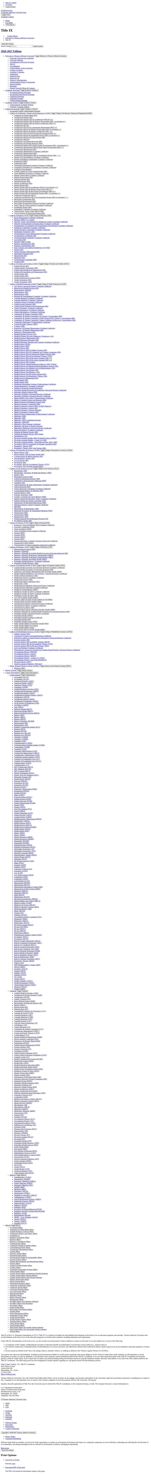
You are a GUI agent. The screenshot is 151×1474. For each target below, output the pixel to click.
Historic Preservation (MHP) (24, 1073)
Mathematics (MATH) (22, 897)
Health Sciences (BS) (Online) (24, 362)
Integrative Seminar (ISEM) (23, 853)
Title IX (12, 64)
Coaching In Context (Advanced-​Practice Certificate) (32, 636)
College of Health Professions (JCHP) (23, 284)
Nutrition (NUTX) (20, 915)
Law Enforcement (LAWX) (24, 875)
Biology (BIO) (19, 715)
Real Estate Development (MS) (25, 201)
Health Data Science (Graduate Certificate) (29, 578)
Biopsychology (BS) (21, 452)
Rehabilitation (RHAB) (22, 1215)
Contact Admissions (12, 1429)
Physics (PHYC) (20, 929)
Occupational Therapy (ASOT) (25, 654)
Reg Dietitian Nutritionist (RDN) (25, 1151)
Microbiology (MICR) (22, 1107)
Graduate (13, 991)
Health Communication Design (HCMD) (28, 1059)
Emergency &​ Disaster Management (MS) (29, 330)
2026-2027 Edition (11, 51)
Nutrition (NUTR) (20, 1117)
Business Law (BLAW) (22, 733)
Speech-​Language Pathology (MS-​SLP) (28, 664)
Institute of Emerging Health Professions (28, 388)
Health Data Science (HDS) (24, 1061)
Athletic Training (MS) (22, 634)
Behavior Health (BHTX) (23, 709)
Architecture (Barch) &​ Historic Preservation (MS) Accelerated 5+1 (37, 129)
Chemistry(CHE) (20, 741)
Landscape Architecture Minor (20, 1285)
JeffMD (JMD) (19, 1187)
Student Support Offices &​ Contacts (22, 88)
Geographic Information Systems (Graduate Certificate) (33, 165)
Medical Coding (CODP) (23, 903)
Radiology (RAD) (20, 1213)
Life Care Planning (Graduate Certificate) (28, 648)
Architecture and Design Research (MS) (28, 141)
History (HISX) (19, 835)
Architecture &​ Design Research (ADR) (28, 995)
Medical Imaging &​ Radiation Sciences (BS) (29, 402)
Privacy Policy (10, 1436)
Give (7, 1407)
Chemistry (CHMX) (21, 739)
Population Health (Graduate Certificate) (28, 618)
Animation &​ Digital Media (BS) (25, 115)
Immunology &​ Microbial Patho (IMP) (27, 1077)
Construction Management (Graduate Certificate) (31, 151)
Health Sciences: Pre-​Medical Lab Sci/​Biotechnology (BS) (34, 368)
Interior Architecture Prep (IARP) (25, 1091)
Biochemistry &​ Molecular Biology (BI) (28, 1003)
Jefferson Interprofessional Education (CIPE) (29, 1093)
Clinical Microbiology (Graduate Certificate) (29, 312)
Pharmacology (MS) (21, 517)
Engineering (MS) (20, 163)
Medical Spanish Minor (18, 1297)
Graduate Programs (16, 98)
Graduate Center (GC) (22, 1057)
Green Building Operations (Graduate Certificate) (31, 173)
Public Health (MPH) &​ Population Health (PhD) (31, 624)
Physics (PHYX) (20, 931)
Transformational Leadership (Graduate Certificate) (32, 238)
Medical (12, 1175)
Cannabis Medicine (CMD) (23, 1017)
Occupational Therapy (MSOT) (25, 656)
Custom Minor (15, 1251)
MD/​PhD (17, 507)
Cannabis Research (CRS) (23, 1019)
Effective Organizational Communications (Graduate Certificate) (36, 224)
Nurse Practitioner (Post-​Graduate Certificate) (30, 531)
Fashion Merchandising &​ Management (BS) (30, 270)
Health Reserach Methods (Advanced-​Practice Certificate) (34, 586)
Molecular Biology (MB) (23, 909)
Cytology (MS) (19, 326)
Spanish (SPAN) (20, 971)
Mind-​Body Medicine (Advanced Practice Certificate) (33, 428)
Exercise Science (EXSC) (23, 797)
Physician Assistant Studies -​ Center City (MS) (30, 440)
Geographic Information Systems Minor (23, 1269)
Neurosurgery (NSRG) (22, 1193)
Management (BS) (20, 256)
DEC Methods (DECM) (22, 769)
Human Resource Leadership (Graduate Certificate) (32, 230)
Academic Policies (11, 103)
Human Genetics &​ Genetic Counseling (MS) (30, 501)
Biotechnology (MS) (21, 294)
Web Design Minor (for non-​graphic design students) (28, 1329)
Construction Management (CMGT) (26, 753)
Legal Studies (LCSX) (22, 881)
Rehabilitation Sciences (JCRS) (25, 1153)
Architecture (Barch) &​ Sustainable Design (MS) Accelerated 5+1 (37, 135)
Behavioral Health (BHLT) (23, 711)
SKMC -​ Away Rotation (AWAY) (26, 1217)
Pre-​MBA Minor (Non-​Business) (21, 1303)
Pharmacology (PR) (21, 1131)
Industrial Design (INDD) (23, 845)
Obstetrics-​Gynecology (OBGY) (25, 1195)
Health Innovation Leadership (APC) (27, 582)
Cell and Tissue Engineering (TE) (26, 1023)
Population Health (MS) (22, 620)
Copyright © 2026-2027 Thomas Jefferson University (18, 1432)
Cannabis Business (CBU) (23, 1015)
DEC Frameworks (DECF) (23, 767)
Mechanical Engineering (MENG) (26, 899)
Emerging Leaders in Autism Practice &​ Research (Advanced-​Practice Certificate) (42, 638)
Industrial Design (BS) (22, 179)
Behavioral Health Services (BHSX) (27, 713)
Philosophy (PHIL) (21, 919)
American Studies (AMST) (23, 683)
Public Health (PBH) (21, 1147)
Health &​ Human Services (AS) (25, 334)
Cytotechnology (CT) (21, 765)
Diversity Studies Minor (18, 1253)
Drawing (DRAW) (20, 781)
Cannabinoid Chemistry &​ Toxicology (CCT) (30, 1011)
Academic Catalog (7, 17)
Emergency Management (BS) (24, 332)
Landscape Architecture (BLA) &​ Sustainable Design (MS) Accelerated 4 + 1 (41, 197)
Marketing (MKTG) (21, 891)
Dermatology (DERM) (22, 1179)
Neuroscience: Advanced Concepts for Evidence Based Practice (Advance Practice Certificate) (47, 650)
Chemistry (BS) (19, 483)
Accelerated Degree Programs (20, 92)
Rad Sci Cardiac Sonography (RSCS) (27, 941)
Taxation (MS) (19, 262)
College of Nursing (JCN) (19, 523)
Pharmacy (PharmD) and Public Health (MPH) (30, 559)
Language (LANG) (21, 871)
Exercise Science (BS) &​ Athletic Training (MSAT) (32, 642)
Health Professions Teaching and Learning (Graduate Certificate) (36, 342)
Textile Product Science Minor (20, 1319)
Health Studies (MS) (21, 382)
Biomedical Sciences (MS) (23, 477)
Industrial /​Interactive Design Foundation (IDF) (30, 1079)
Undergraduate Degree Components (22, 82)
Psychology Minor (16, 1305)
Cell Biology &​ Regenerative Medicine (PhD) (30, 481)
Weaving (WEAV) (20, 987)
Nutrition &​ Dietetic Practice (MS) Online (28, 434)
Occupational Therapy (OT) (24, 1121)
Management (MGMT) (22, 883)
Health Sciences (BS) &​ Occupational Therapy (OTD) (33, 356)
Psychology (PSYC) (21, 937)
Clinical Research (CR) (22, 1027)
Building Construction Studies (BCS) (27, 727)
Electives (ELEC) (20, 787)
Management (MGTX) (22, 885)
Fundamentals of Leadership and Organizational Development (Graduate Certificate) (43, 226)
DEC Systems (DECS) (22, 771)
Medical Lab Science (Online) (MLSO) (28, 1099)
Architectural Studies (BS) (23, 117)
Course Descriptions (12, 673)
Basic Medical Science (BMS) (24, 1001)
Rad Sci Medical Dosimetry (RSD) (26, 953)
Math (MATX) (19, 895)
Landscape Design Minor (18, 1287)
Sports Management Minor (19, 1313)
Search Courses (10, 670)
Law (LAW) (18, 873)
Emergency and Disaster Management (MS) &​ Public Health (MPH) (38, 572)
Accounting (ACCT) (21, 677)
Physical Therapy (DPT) (22, 662)
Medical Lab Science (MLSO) (24, 905)
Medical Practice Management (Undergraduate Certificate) (34, 414)
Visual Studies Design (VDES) (25, 985)
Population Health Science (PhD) (25, 622)
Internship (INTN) (20, 859)
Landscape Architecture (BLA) (25, 195)
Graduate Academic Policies (19, 107)
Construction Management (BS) (25, 149)
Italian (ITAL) (19, 863)
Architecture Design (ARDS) (24, 699)
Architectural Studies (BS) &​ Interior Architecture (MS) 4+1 (35, 123)
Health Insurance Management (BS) (26, 338)
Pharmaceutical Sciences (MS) (24, 549)
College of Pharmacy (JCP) (19, 547)
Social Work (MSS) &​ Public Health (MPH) (29, 630)
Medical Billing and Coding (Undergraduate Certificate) (33, 398)
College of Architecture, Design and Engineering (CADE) (30, 113)
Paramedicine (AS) (20, 436)
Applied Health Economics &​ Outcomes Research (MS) (33, 570)
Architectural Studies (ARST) (24, 693)
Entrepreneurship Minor (18, 1255)
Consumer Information (13, 1438)
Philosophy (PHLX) (21, 921)
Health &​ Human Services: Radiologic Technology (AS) (34, 336)
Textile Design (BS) (21, 274)
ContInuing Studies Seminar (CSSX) (27, 757)
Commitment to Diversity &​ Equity (22, 62)
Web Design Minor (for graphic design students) (26, 1327)
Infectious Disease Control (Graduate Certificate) (31, 505)
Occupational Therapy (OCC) (24, 1119)
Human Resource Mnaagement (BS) (27, 252)
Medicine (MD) (19, 668)
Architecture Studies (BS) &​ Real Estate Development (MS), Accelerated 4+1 (41, 145)
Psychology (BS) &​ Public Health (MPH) (28, 466)
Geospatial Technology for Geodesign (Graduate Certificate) (35, 167)
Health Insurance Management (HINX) (28, 819)
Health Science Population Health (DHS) (28, 1069)
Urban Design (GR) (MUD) (24, 1173)
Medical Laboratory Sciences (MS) (26, 412)
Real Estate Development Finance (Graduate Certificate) (33, 203)
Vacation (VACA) (20, 1223)
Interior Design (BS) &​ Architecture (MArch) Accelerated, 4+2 (36, 187)
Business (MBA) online (22, 242)
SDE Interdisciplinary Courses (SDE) (27, 965)
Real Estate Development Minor (21, 1309)
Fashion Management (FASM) (24, 803)
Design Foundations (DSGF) (24, 773)
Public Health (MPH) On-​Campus (26, 626)
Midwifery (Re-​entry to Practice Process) (28, 426)
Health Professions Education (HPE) (27, 1065)
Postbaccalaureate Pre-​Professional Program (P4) (31, 519)
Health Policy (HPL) (21, 1063)
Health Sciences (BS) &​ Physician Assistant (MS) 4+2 (33, 360)
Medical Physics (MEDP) (23, 1103)
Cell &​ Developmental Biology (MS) (27, 479)
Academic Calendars (17, 72)
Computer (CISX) (20, 749)
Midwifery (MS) (20, 418)
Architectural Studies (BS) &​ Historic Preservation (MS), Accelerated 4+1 (40, 121)
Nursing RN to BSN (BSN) (24, 543)
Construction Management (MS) (25, 153)
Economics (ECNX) (21, 783)
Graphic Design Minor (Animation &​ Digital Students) (29, 1273)
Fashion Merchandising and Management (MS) (30, 272)
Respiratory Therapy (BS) (23, 446)
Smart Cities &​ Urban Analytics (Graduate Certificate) (33, 205)
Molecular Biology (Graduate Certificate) (28, 430)
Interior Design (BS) (21, 185)
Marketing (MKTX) (21, 893)
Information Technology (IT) (24, 849)
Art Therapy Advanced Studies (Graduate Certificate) (32, 286)
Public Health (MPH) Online (24, 628)
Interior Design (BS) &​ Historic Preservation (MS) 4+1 (33, 189)
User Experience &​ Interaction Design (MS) (29, 213)
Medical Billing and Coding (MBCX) (27, 901)
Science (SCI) (19, 963)
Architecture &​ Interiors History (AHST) (28, 695)
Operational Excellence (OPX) (25, 1123)
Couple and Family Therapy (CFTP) (27, 1033)
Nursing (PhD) (19, 539)
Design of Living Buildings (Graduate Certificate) (31, 157)
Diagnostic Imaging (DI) (22, 777)
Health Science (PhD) (21, 346)
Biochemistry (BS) (20, 471)
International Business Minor (20, 1283)
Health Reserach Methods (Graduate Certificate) (31, 588)
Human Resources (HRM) (23, 837)
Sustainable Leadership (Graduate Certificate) (30, 209)
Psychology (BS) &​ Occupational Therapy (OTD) (31, 464)
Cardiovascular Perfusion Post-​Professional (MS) (31, 306)
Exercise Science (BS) (22, 640)
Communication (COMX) (23, 743)
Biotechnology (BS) (21, 292)
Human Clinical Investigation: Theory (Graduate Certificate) (35, 499)
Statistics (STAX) (20, 975)
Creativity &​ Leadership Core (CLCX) (27, 761)
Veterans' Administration (18, 80)
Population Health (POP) (23, 1141)
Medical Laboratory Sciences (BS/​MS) (27, 410)
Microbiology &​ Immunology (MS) (26, 509)
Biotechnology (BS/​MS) (22, 290)
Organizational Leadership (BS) (25, 236)
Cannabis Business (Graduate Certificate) (28, 298)
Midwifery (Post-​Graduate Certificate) (27, 424)
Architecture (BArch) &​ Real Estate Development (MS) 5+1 (35, 133)
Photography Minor (16, 1299)
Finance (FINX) (19, 807)
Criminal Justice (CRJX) (22, 763)
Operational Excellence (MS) (24, 608)
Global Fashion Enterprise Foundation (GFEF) (30, 1055)
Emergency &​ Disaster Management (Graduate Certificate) (34, 328)
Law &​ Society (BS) (21, 460)
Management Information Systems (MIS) (28, 887)
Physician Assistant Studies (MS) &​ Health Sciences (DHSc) (35, 438)
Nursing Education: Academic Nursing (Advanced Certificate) (36, 541)
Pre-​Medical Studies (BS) (23, 521)
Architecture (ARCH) (21, 697)
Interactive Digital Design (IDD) (25, 1087)
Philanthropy (9, 1427)
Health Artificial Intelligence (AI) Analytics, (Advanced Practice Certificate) (40, 574)
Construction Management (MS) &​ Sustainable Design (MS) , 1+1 (37, 155)
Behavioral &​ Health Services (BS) (26, 288)
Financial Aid (14, 78)
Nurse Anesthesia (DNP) (23, 529)
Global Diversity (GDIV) (23, 815)
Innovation (9, 1425)
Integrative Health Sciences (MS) (25, 392)
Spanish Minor (15, 1311)
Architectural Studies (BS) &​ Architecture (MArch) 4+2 (33, 119)
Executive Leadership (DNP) (24, 527)
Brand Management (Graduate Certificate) (29, 218)
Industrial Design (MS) (22, 181)
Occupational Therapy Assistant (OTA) (28, 917)
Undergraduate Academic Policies (21, 105)
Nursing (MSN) (19, 537)
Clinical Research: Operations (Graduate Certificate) (32, 489)
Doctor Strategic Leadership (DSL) (26, 1039)
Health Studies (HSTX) (22, 829)
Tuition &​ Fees (15, 76)
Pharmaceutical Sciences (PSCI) (25, 1129)
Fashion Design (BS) (21, 266)
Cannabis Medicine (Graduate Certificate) (28, 300)
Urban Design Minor (17, 1323)
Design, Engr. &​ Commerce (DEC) (26, 775)
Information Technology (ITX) (25, 851)
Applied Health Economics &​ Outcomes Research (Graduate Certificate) (39, 568)
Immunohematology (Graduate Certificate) (29, 386)
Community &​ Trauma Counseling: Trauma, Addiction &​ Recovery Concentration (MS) (45, 320)
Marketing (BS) (19, 258)
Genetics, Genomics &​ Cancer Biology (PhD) (30, 497)
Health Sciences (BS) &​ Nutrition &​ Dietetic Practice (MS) (34, 354)
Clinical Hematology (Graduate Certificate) (29, 310)
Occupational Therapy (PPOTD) (25, 652)
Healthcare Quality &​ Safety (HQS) (26, 1071)
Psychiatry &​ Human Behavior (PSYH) (28, 1209)
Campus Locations (16, 70)
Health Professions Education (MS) (26, 340)
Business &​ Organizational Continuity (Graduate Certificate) (35, 296)
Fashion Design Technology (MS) (26, 268)
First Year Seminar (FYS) (23, 809)
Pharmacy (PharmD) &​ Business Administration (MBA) (33, 555)
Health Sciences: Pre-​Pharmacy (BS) (27, 372)
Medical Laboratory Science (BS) (26, 408)
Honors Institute (15, 84)
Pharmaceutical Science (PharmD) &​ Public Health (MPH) (34, 610)
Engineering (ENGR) (21, 791)
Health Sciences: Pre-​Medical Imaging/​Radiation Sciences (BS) (36, 366)
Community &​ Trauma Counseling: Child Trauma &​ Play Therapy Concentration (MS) (44, 318)
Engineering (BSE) (21, 161)
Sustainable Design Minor (19, 1315)
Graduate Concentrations (23, 169)
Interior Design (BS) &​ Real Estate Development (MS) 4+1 (35, 191)
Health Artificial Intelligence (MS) (26, 576)
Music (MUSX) (19, 911)
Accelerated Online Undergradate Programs (25, 111)
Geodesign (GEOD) (21, 1051)
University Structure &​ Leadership (22, 58)
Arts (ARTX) (19, 707)
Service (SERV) (19, 967)
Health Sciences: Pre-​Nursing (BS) (26, 370)
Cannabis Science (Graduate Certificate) (28, 302)
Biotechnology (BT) (21, 725)
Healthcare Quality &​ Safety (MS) (26, 596)
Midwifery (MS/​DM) (21, 422)
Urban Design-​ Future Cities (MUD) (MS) (29, 211)
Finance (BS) (18, 250)
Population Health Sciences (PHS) (26, 1145)
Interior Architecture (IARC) (24, 1089)
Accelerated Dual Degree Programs (22, 94)
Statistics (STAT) (20, 973)
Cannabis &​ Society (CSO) (23, 1013)
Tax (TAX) (18, 977)
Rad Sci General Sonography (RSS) (26, 947)
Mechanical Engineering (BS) (24, 199)
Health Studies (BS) (21, 380)
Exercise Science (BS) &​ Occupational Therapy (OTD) (33, 644)
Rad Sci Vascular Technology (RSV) (27, 959)
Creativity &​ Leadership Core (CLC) (27, 759)
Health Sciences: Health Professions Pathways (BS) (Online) (35, 364)
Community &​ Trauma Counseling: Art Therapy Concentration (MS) (38, 316)
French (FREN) (19, 811)
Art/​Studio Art (15, 1235)
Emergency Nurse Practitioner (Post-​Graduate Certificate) (34, 525)
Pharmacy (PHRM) (21, 1133)
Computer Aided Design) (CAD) (25, 751)
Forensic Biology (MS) (22, 493)
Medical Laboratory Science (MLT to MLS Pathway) (32, 406)
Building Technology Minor (19, 1237)
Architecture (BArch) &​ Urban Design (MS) (29, 137)
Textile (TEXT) (19, 979)
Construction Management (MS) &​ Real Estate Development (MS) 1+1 (39, 147)
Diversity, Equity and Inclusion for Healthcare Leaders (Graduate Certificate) (41, 222)
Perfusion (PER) (20, 1127)
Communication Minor (18, 1243)
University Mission (16, 60)
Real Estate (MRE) (20, 1149)
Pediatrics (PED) (20, 1207)
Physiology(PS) (19, 1139)
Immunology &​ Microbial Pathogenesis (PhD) (30, 503)
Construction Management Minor (21, 1249)
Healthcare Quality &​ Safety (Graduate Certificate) (32, 592)
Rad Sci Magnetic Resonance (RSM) (27, 951)
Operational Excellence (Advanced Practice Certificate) (33, 604)
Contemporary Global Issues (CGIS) (27, 755)
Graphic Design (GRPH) (23, 817)
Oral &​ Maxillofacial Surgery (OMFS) (27, 1199)
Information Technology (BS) (24, 232)
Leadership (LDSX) (21, 879)
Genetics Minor (15, 1267)
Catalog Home (10, 7)
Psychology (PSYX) (21, 939)
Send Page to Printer (12, 1460)
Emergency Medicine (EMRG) (25, 1181)
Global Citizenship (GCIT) (23, 813)
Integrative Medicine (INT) (23, 1185)
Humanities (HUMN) (21, 841)
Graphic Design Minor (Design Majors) (23, 1275)
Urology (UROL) (20, 1221)
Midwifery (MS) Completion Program (27, 420)
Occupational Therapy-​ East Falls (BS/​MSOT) (30, 660)
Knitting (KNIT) (20, 867)
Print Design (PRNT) (21, 933)
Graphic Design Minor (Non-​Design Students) (26, 1277)
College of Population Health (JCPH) (23, 565)
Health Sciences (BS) (21, 348)
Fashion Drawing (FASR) (23, 801)
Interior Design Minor (17, 1281)
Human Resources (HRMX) (24, 839)
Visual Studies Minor (17, 1325)
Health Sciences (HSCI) (22, 823)
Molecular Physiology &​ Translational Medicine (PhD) (33, 511)
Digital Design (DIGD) (22, 779)
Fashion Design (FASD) (22, 799)
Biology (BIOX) (20, 719)
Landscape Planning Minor (19, 1289)
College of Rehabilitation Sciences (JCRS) (24, 632)
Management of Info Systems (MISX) (27, 889)
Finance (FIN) (19, 805)
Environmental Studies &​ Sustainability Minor (26, 1257)
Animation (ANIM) (21, 687)
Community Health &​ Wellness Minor (23, 1245)
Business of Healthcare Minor (20, 1241)
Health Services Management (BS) (26, 378)
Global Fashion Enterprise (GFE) (25, 1053)
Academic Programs (12, 90)
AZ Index (8, 5)
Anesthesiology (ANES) (22, 1177)
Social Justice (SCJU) (21, 1157)
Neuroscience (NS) (21, 1113)
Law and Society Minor (18, 1291)
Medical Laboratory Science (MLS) (26, 907)
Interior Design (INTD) (22, 857)
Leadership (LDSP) (21, 877)
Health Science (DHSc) (22, 344)
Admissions (14, 74)
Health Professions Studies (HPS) (26, 1067)
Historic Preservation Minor (19, 1279)
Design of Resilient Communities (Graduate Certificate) (33, 159)
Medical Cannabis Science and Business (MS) (30, 400)
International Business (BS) (23, 254)
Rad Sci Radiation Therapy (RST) (26, 955)
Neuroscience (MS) (21, 513)
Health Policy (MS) (21, 584)
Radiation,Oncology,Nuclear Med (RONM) (29, 1211)
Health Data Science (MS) (23, 580)
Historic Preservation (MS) (23, 177)
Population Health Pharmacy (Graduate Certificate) (32, 561)
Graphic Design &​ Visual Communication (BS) (30, 171)
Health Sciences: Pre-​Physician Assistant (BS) (30, 374)
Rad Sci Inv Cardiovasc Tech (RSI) (26, 949)
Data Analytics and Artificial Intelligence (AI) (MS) (32, 248)
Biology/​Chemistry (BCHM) (24, 721)
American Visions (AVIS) (23, 685)
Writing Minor (15, 1331)
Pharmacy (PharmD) (21, 551)
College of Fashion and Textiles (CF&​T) (24, 264)
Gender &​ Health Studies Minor (21, 1265)
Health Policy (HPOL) (22, 821)
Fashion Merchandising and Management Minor (26, 1261)
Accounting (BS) (20, 240)
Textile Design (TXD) (22, 1169)
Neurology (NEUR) (21, 1191)
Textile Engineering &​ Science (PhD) (27, 278)
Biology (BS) (19, 475)
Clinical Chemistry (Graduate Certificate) (28, 308)
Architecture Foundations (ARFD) (26, 701)
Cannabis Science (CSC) (23, 1021)
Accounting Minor (16, 1227)
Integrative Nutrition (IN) (23, 1085)
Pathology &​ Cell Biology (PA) (25, 1125)
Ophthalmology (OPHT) (22, 1197)
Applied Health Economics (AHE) (26, 993)
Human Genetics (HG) (22, 1075)
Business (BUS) (19, 729)
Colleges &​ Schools (12, 109)
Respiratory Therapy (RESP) (24, 961)
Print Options (10, 25)
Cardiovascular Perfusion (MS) (25, 304)
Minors (7, 1225)
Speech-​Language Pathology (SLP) (26, 1159)
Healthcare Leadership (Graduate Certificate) (29, 228)
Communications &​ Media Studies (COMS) (29, 745)
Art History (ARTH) (21, 705)
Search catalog (6, 46)
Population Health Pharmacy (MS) (26, 563)
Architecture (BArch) (21, 125)
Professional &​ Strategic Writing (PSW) (28, 935)
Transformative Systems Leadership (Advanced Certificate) (34, 545)
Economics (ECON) (21, 785)
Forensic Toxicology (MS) (23, 495)
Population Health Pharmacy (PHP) (26, 1143)
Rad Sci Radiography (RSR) (24, 957)
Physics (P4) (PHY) (21, 927)
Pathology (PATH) (20, 1205)
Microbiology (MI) (20, 1105)
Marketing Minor (16, 1295)
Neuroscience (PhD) (21, 515)
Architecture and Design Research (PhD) (28, 143)
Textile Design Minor (17, 1317)
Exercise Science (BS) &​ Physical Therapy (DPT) (31, 646)
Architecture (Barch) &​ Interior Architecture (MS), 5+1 (33, 131)
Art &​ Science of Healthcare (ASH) (26, 703)
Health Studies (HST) (21, 831)
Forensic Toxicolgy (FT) (22, 1049)
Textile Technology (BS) (22, 280)
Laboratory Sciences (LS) (23, 869)
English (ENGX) (20, 793)
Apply (7, 1403)
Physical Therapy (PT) (22, 1135)
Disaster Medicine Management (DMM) (28, 1037)
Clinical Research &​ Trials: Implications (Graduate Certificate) (35, 485)
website (72, 1378)
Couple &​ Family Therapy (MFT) (26, 324)
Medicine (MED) (20, 1189)
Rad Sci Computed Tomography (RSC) (28, 943)
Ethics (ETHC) (19, 795)
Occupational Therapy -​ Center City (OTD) (29, 658)
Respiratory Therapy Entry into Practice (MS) (30, 448)
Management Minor (17, 1293)
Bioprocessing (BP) (21, 723)
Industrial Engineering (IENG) (24, 847)
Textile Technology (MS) (23, 282)
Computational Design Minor (20, 1247)
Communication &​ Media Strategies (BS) (28, 456)
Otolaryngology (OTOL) (23, 1203)
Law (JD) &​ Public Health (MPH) (26, 598)
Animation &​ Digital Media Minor (22, 1229)
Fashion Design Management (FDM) (27, 1045)
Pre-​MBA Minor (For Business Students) (24, 1301)
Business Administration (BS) (24, 244)
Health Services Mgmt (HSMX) (25, 827)
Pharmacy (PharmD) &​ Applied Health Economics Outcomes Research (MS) (41, 553)
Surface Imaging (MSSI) (22, 1161)
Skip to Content (10, 3)
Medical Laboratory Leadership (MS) (27, 404)
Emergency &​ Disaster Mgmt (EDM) (27, 1041)
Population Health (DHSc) (23, 616)
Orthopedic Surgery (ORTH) (24, 1201)
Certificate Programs (17, 96)
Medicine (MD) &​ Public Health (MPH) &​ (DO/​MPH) (33, 600)
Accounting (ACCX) (21, 679)
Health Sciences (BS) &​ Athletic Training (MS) (30, 350)
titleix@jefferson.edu (8, 1374)
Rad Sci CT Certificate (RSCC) (25, 945)
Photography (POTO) (21, 923)
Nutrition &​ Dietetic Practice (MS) (26, 432)
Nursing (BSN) (19, 533)
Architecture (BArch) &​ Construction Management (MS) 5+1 (35, 127)
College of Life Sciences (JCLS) (21, 468)
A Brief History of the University (21, 68)
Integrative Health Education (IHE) (26, 1083)
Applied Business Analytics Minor (22, 1231)
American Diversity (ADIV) (24, 681)
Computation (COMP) (22, 747)
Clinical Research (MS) (22, 487)
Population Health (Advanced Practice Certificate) (31, 614)
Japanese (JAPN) (20, 865)
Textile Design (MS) (21, 276)
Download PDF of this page (15, 1467)
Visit (7, 1405)
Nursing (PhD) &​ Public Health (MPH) (28, 602)
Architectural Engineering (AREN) (26, 691)
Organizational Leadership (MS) (25, 260)
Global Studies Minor (17, 1271)
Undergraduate (15, 675)
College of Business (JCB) (19, 215)
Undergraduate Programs (18, 100)
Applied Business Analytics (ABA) (26, 689)
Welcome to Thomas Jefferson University (19, 38)
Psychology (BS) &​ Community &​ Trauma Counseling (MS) (35, 444)
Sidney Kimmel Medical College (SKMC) (24, 666)
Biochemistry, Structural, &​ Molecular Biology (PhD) (33, 473)
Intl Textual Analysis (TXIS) (24, 861)
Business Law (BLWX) (22, 735)
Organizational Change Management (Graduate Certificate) (34, 234)
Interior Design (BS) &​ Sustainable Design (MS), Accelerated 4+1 (37, 193)
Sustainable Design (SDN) (23, 1163)
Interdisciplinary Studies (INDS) (25, 855)
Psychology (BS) (20, 462)
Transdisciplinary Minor (18, 1321)
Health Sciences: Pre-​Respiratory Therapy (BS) (30, 376)
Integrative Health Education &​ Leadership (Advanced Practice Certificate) (40, 390)
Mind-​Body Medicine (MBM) (24, 1111)
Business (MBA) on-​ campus (24, 220)
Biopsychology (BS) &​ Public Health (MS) (29, 454)
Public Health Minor (17, 1307)
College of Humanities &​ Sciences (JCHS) (24, 450)
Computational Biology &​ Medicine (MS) (28, 491)
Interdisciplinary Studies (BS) (24, 458)
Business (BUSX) (20, 731)
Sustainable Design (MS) (23, 207)
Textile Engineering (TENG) (24, 983)
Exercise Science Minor (18, 1259)
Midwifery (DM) (20, 416)
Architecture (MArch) (21, 139)
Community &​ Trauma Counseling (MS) (28, 314)
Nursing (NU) (19, 913)
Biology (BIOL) (20, 717)
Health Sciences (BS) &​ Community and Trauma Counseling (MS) (37, 352)
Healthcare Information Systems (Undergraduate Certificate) (35, 384)
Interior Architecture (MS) (23, 183)
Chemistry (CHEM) (21, 737)
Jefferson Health (11, 1423)
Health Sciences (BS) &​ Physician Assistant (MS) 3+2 (33, 358)
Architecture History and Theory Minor (23, 1233)
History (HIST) (19, 833)
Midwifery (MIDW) (21, 1109)
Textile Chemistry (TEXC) (23, 981)
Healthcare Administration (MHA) (26, 590)
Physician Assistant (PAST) (23, 925)
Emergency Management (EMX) (25, 789)
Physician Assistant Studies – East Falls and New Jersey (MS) (35, 442)
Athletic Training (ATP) (22, 999)
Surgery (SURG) (20, 1219)
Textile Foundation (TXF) (23, 1171)
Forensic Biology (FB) (22, 1047)
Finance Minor (15, 1263)
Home (7, 21)
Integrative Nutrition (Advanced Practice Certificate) (32, 394)
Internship (13, 86)
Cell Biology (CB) (20, 1025)
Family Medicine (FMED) (23, 1183)
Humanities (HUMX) (21, 843)
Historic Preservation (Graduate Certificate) (29, 175)
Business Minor (15, 1239)
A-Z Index (9, 23)
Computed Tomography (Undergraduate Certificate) (32, 322)
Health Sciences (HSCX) (23, 825)
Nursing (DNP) (19, 535)
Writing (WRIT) (19, 989)
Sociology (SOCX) (21, 969)
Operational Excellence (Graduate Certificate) (30, 606)
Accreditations (15, 66)
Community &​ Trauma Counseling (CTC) (28, 1029)
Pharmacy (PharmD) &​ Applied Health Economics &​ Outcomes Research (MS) (42, 612)
